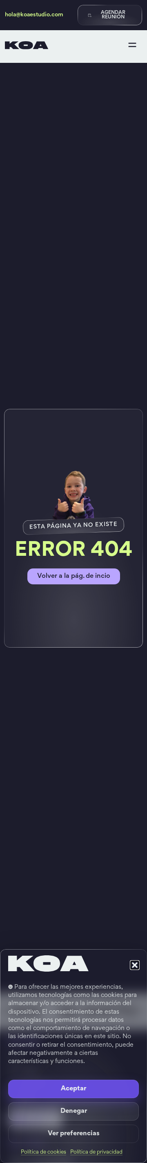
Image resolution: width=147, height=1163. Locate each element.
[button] (135, 965)
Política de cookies (43, 1152)
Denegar (73, 1111)
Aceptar (73, 1089)
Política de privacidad (96, 1152)
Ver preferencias (74, 1134)
